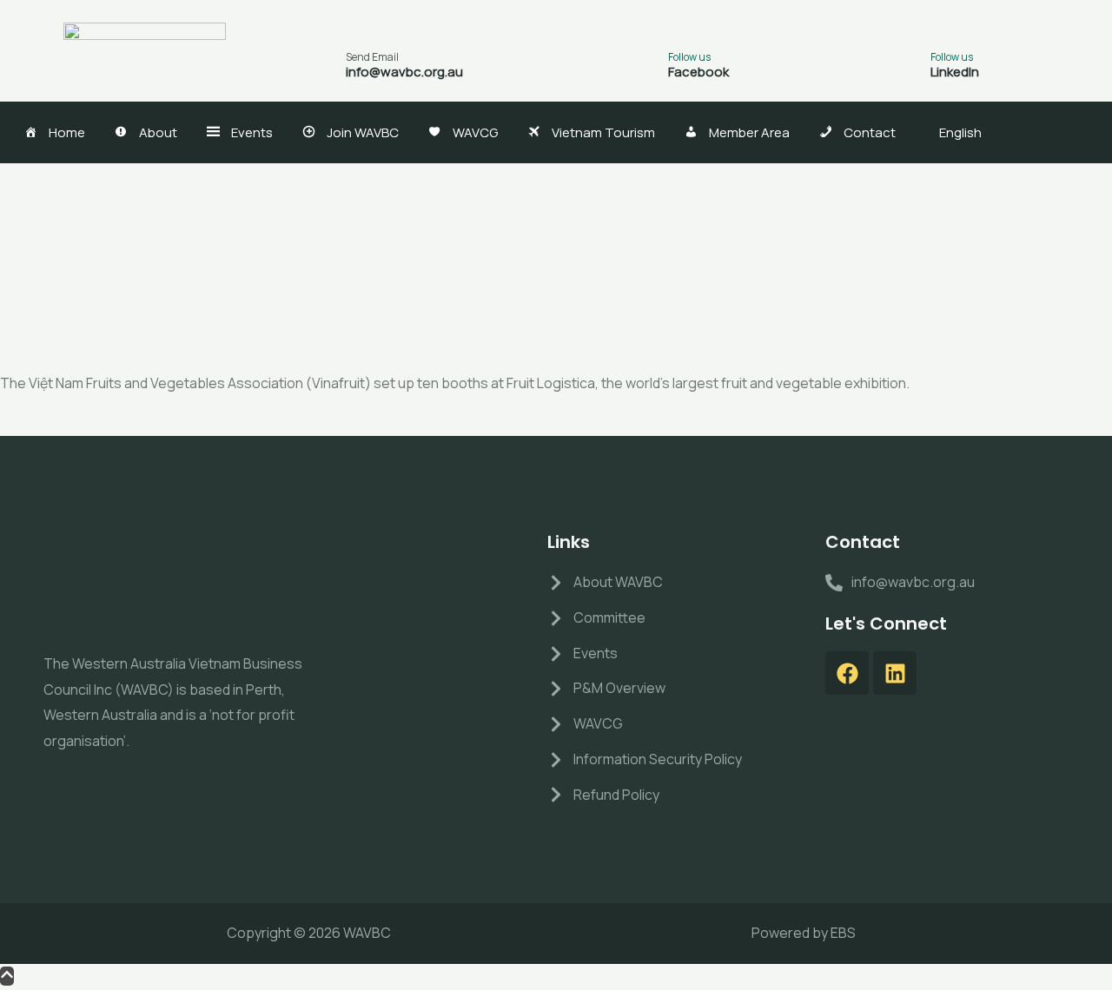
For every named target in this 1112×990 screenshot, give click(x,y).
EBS (843, 932)
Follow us (689, 57)
